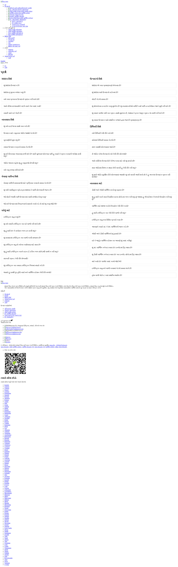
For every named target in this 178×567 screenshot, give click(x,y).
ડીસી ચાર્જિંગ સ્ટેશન (15, 347)
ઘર (5, 66)
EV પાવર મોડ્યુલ (37, 347)
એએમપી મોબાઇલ (61, 345)
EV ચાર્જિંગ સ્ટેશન (48, 347)
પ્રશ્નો (5, 67)
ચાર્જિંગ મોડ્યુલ (27, 347)
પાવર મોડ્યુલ (5, 347)
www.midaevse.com (15, 334)
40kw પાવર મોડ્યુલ (61, 347)
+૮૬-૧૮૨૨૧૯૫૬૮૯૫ (14, 327)
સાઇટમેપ (52, 345)
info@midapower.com (16, 329)
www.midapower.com (15, 332)
